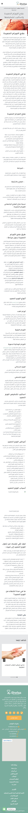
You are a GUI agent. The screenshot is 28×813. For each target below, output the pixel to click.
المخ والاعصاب (14, 795)
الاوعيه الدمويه (14, 804)
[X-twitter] (14, 712)
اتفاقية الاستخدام (14, 779)
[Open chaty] (4, 809)
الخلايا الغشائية (7, 347)
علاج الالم (14, 801)
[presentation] (14, 653)
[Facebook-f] (18, 712)
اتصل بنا (14, 784)
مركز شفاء (14, 768)
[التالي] (4, 660)
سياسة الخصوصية (14, 782)
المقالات (14, 776)
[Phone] (21, 712)
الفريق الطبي (14, 773)
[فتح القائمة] (2, 3)
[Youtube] (6, 712)
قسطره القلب (14, 798)
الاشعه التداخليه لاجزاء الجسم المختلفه (14, 793)
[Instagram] (10, 712)
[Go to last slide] (24, 660)
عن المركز (14, 771)
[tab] (15, 677)
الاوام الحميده (15, 302)
